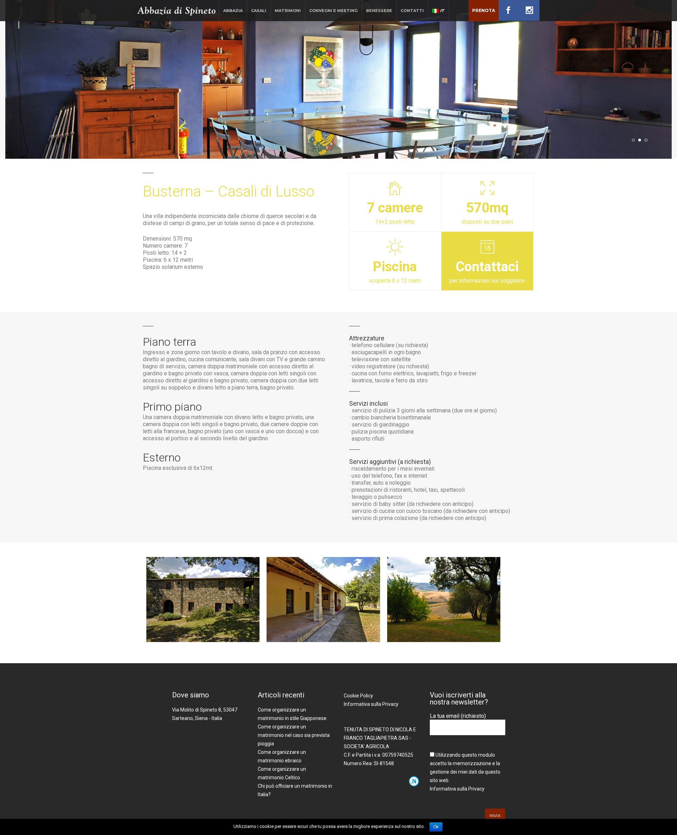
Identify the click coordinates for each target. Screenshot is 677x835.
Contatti (412, 10)
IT (442, 10)
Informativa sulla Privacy (371, 704)
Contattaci (487, 266)
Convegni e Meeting (333, 10)
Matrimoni (288, 10)
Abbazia (233, 10)
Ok (436, 826)
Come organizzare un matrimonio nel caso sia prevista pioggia (294, 735)
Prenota (483, 10)
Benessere (379, 10)
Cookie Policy (358, 695)
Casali (258, 10)
